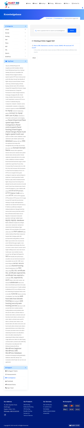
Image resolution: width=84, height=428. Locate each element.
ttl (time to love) (21, 289)
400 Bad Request (14, 65)
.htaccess (7, 65)
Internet (14, 204)
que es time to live (13, 241)
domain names (8, 155)
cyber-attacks (14, 138)
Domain (16, 148)
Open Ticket (10, 388)
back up (21, 77)
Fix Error (21, 170)
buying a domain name (10, 86)
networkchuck (8, 227)
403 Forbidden (15, 68)
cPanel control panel (12, 126)
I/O (20, 198)
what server (11, 339)
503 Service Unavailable (15, 72)
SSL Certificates (47, 404)
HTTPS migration (21, 195)
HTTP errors (18, 191)
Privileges (14, 236)
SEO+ (17, 261)
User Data (14, 296)
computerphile (8, 106)
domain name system (21, 152)
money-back (13, 216)
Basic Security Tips (15, 79)
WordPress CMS (11, 351)
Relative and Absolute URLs (15, 245)
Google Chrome (15, 173)
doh (12, 148)
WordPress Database (13, 353)
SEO (7, 256)
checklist (11, 97)
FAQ (6, 168)
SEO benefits (12, 256)
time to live (21, 282)
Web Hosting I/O (15, 301)
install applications (19, 202)
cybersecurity (21, 138)
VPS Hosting (27, 409)
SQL (17, 268)
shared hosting (17, 266)
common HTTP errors (20, 99)
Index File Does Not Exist (17, 200)
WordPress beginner (13, 348)
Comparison (8, 104)
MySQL (8, 220)
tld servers (13, 287)
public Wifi (19, 236)
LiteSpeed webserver (10, 209)
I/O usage (23, 198)
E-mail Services (47, 407)
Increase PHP (8, 200)
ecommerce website (19, 159)
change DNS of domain (16, 88)
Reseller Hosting (28, 411)
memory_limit (15, 211)
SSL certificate (19, 270)
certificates (21, 86)
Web (18, 296)
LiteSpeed (19, 207)
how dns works (12, 184)
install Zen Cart (8, 204)
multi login (13, 218)
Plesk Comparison (21, 234)
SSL (12, 270)
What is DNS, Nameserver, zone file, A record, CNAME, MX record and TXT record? (54, 49)
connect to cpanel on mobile (12, 108)
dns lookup (15, 143)
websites (19, 310)
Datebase (15, 141)
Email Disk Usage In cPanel (19, 161)
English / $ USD (75, 425)
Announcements (11, 374)
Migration (7, 216)
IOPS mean (21, 204)
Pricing (51, 3)
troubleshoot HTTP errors (11, 289)
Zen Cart (20, 360)
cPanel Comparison (12, 123)
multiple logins (19, 218)
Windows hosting (9, 346)
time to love (8, 287)
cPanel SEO (46, 413)
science (13, 247)
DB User (20, 141)
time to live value (21, 285)
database (9, 141)
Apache (7, 77)
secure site (19, 249)
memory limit (8, 211)
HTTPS (15, 195)
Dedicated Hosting (28, 407)
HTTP (11, 191)
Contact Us (76, 3)
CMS (22, 97)
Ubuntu (19, 294)
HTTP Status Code (12, 193)
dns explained (8, 143)
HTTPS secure (16, 198)
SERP (19, 261)
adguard (16, 74)
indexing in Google (9, 202)
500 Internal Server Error (14, 70)
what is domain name (17, 326)
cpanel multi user (17, 134)
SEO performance (19, 256)
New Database (15, 227)
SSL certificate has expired (15, 274)
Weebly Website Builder (49, 411)
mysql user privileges (19, 222)
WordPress (16, 346)
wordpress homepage (10, 355)
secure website (15, 252)
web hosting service (13, 304)
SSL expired (15, 277)
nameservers (21, 225)
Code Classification (9, 99)
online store (8, 232)
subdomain (13, 282)
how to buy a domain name (15, 186)
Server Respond (9, 263)
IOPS (18, 204)
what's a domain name (15, 341)
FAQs (9, 168)
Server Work (8, 266)
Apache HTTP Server (14, 77)
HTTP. (11, 195)
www (12, 357)
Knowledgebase (58, 18)
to (17, 287)
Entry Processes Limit (15, 166)
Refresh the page (13, 243)
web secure (20, 306)
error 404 (23, 166)
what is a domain (16, 312)
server (22, 261)
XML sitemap (16, 357)
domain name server (10, 152)
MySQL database (17, 220)
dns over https (15, 145)
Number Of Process (10, 229)
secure (14, 249)
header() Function (21, 179)
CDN (17, 86)
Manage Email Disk (20, 209)
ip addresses (14, 207)
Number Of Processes (20, 229)
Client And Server (17, 97)
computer (14, 104)
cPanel (9, 120)
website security (13, 310)
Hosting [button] (43, 3)
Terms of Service (28, 415)
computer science (21, 104)
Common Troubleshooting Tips (12, 101)
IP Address (7, 207)
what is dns (12, 323)
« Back (34, 58)
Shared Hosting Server (10, 268)
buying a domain (19, 83)
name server (8, 225)
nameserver (14, 225)
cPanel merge (10, 132)
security (21, 252)
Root (23, 245)
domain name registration (16, 150)
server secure (18, 263)
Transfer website (22, 287)
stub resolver (19, 280)
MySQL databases (9, 222)
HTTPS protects (9, 198)
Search (72, 30)
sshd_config (8, 270)
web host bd (14, 298)
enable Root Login (9, 164)
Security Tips (8, 254)
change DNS (8, 88)
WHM (22, 341)
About (35, 3)
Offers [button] (67, 3)
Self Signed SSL (20, 254)
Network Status (11, 384)
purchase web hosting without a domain (14, 238)
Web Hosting (27, 404)
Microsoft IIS (21, 211)
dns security (22, 145)
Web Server (12, 308)
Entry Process (17, 164)
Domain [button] (59, 3)
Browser (18, 81)
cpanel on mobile (9, 136)
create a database (18, 136)
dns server (7, 148)
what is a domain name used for (16, 319)
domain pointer (16, 155)
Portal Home (49, 18)
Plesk (15, 234)
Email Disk (10, 161)
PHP (12, 232)
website (17, 308)
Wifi (21, 344)
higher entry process (10, 181)
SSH (19, 268)
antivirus (20, 74)
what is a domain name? (11, 321)
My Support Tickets (12, 371)
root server (8, 247)
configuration (21, 106)
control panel (14, 118)
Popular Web (8, 236)
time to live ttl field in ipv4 (11, 285)
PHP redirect (18, 231)
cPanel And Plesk (19, 120)
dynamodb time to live (16, 157)
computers (15, 106)
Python (7, 241)
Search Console (18, 247)
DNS (23, 141)
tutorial (14, 294)
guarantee (17, 177)
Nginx (20, 227)
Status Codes (13, 280)
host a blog (18, 181)
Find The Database (14, 170)
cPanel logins (17, 129)
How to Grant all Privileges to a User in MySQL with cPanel (15, 189)
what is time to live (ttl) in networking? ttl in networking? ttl (14, 335)
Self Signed (14, 254)
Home (29, 3)
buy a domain (12, 83)
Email (6, 161)
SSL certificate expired (13, 273)
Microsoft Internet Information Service (14, 213)
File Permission (14, 168)
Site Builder (46, 409)
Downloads (10, 381)
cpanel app (9, 122)
